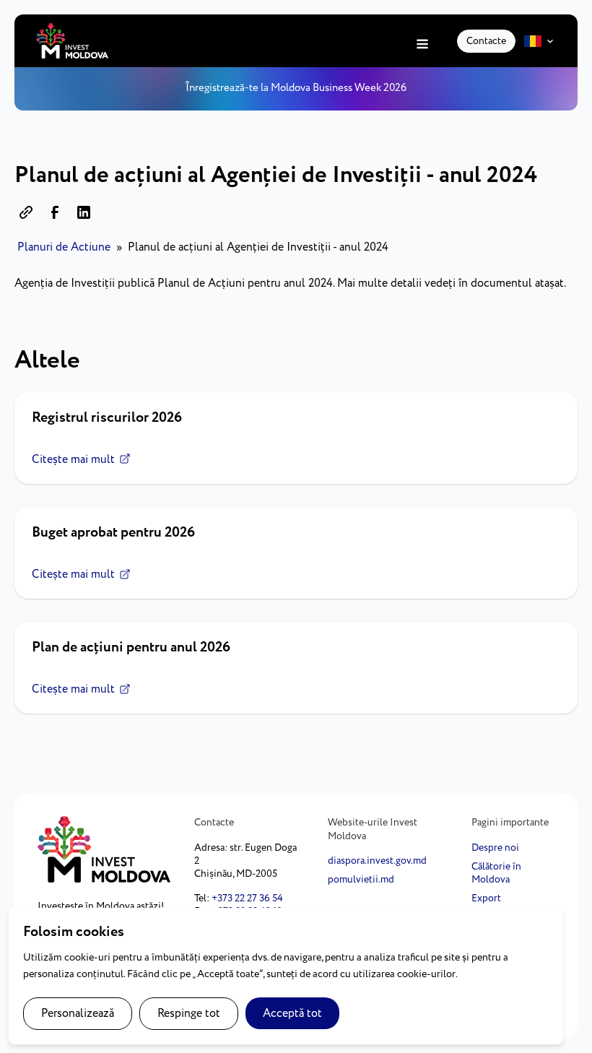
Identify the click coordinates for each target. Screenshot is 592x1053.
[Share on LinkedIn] (83, 212)
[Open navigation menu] (422, 45)
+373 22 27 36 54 (247, 898)
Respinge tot (188, 1013)
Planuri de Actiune (63, 247)
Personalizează (77, 1013)
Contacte (486, 41)
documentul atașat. (519, 283)
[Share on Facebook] (55, 212)
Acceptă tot (292, 1013)
